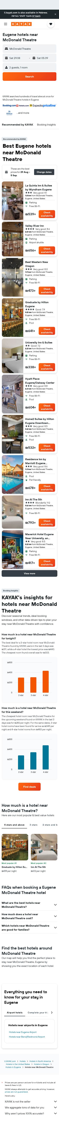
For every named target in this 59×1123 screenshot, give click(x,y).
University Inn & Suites (38, 342)
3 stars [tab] (33, 824)
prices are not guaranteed (16, 1092)
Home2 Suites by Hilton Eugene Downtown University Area (39, 421)
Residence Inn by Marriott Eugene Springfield (35, 461)
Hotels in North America (40, 1061)
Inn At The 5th (33, 499)
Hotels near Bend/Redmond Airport (27, 1036)
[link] (29, 787)
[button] (55, 14)
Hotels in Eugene (13, 1067)
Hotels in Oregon (41, 1064)
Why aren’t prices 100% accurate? (24, 1113)
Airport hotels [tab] (14, 1012)
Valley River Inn (34, 225)
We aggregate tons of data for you (24, 1107)
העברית (36, 15)
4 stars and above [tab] (14, 824)
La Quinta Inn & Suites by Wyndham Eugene (38, 187)
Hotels (23, 1061)
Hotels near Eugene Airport (23, 1032)
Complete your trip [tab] (38, 1012)
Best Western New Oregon (36, 264)
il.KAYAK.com (10, 1061)
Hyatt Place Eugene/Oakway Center (39, 380)
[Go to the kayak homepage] (21, 24)
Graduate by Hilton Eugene (37, 304)
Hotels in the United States (18, 1064)
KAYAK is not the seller (17, 1101)
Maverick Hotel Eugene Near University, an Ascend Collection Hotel (40, 536)
